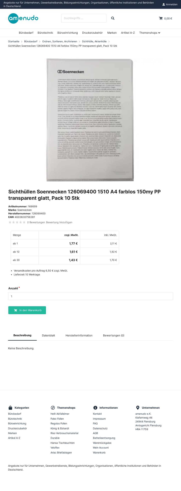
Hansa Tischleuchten (63, 442)
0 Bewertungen (36, 222)
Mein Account (101, 447)
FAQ (95, 423)
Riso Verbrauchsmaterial (64, 433)
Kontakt (97, 413)
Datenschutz (100, 428)
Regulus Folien (59, 423)
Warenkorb (99, 452)
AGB (95, 433)
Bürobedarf (26, 32)
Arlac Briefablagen (61, 452)
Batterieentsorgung (104, 437)
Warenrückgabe (102, 442)
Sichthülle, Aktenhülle (94, 41)
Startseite (13, 41)
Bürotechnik (45, 32)
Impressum (99, 418)
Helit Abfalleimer (60, 413)
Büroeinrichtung (67, 32)
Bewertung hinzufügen (59, 222)
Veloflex (55, 447)
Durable (55, 437)
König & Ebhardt (60, 428)
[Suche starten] (112, 18)
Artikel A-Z (128, 32)
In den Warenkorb (30, 310)
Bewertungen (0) (113, 335)
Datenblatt (48, 335)
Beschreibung (22, 335)
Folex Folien (57, 418)
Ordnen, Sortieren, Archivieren (59, 41)
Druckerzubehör (92, 32)
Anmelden (171, 4)
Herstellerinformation (79, 335)
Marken (112, 32)
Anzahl (13, 288)
